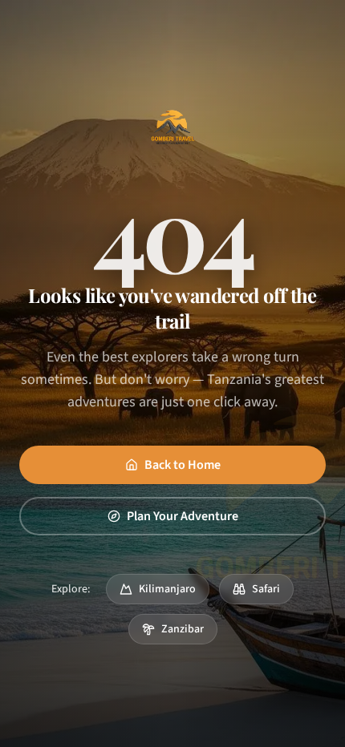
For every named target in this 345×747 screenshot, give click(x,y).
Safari (266, 589)
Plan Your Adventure (182, 516)
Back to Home (182, 465)
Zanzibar (182, 629)
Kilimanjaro (167, 589)
